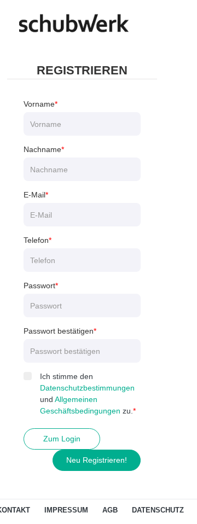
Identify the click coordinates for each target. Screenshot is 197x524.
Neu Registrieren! (96, 460)
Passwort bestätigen (59, 331)
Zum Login (61, 438)
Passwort (39, 285)
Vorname (39, 104)
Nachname (42, 149)
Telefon (36, 240)
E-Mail (34, 194)
